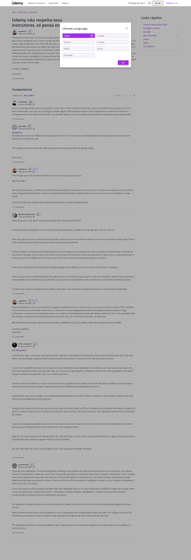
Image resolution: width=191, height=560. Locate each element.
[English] (17, 3)
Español (101, 35)
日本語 (66, 48)
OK (123, 62)
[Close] (127, 28)
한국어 (100, 48)
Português (68, 55)
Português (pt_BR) (136, 3)
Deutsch (67, 42)
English (67, 35)
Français (101, 42)
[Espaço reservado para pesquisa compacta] (149, 3)
